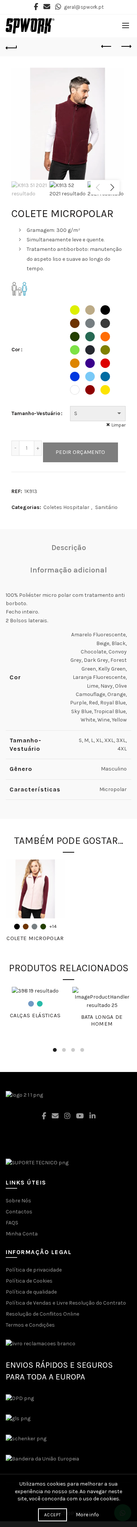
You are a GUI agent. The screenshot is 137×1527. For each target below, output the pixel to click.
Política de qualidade (31, 1292)
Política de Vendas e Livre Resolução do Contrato (66, 1303)
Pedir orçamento (80, 452)
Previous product (106, 46)
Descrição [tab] (68, 547)
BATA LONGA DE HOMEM (102, 1020)
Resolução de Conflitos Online (42, 1314)
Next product (125, 46)
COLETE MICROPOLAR (35, 938)
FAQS (12, 1222)
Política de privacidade (34, 1270)
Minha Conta (22, 1233)
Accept (52, 1514)
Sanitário (106, 507)
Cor (15, 349)
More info (87, 1514)
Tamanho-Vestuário (35, 413)
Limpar (119, 425)
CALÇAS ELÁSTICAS (35, 1015)
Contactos (19, 1211)
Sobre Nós (18, 1200)
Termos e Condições (30, 1325)
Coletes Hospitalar (66, 507)
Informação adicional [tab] (68, 570)
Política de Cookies (29, 1281)
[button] (68, 1491)
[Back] (11, 46)
